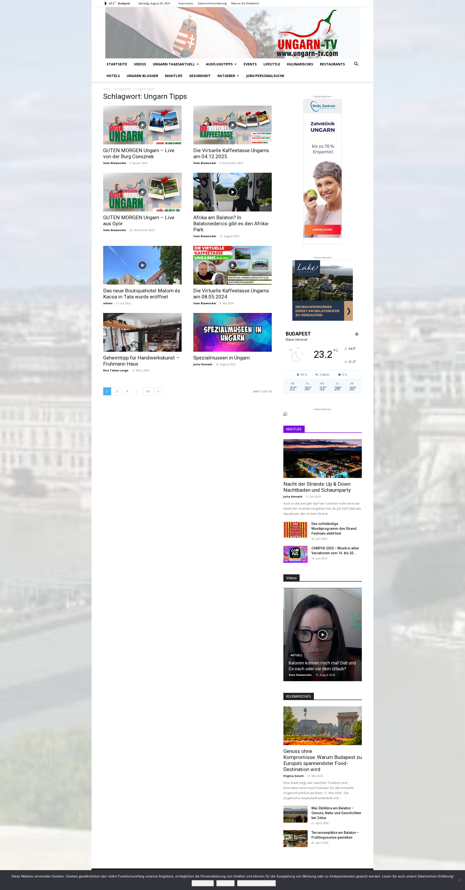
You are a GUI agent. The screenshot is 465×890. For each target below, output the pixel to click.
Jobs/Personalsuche (265, 75)
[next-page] (158, 391)
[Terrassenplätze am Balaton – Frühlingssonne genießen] (295, 838)
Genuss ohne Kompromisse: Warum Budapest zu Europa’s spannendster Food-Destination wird (322, 760)
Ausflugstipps (219, 64)
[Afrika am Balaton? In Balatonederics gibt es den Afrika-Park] (232, 192)
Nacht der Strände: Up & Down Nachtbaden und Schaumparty (317, 487)
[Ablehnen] (459, 880)
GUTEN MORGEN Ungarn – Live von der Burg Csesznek (138, 153)
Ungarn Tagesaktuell (174, 64)
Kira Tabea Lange (115, 370)
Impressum (185, 3)
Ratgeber (226, 75)
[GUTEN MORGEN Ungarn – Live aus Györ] (142, 192)
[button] (356, 64)
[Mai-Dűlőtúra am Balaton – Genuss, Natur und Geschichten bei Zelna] (295, 814)
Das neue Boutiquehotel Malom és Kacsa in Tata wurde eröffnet (141, 294)
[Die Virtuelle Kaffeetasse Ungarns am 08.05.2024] (232, 265)
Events (250, 64)
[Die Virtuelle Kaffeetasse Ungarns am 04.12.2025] (232, 125)
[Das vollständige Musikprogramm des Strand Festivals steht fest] (295, 529)
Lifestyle (272, 64)
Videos (140, 64)
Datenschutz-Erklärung (256, 883)
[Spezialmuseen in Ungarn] (232, 332)
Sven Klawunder (114, 163)
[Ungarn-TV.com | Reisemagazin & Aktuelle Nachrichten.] (232, 32)
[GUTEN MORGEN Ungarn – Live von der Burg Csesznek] (142, 125)
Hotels (113, 75)
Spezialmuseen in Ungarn (221, 358)
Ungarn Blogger (142, 75)
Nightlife (173, 75)
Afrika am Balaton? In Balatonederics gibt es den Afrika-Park (231, 224)
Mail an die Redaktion (245, 3)
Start (106, 89)
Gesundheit (200, 75)
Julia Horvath (202, 364)
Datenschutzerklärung (212, 3)
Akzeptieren (203, 883)
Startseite (117, 64)
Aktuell (296, 655)
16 (147, 391)
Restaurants (332, 64)
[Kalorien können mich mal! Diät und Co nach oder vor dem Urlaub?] (322, 634)
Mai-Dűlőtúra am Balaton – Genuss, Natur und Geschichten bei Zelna (336, 813)
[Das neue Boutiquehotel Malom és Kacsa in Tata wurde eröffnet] (142, 265)
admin (108, 303)
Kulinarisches (300, 64)
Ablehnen (225, 883)
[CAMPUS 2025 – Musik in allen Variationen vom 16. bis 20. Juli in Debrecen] (295, 554)
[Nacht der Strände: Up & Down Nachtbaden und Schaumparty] (322, 458)
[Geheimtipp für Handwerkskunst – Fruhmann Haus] (142, 332)
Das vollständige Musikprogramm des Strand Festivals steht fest (333, 528)
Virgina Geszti (293, 776)
